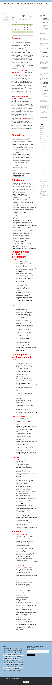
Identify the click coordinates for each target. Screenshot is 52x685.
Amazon (42, 130)
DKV (46, 142)
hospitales (42, 154)
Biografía (28, 0)
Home (24, 0)
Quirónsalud (43, 181)
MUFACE (42, 167)
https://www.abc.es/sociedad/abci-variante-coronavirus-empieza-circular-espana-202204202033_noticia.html (24, 405)
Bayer (46, 136)
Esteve (42, 146)
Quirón (42, 179)
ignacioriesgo (29, 19)
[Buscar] (47, 6)
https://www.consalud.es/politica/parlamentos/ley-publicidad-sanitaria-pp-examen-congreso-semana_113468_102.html (27, 428)
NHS (41, 169)
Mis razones (33, 0)
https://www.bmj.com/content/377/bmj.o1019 (26, 319)
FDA (46, 146)
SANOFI (42, 189)
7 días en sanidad (21, 19)
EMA (46, 144)
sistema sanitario (43, 191)
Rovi (46, 185)
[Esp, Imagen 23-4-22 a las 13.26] (5, 18)
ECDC (41, 144)
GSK (46, 148)
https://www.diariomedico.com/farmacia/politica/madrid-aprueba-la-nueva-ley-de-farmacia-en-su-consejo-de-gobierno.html (28, 443)
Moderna (42, 165)
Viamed (42, 193)
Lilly (41, 158)
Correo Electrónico (31, 649)
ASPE (46, 132)
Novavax (42, 173)
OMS (41, 177)
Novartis (42, 171)
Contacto (43, 0)
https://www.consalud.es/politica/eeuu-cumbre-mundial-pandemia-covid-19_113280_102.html (24, 280)
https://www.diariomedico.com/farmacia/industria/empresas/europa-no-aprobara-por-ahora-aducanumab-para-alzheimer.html (31, 349)
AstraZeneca (43, 134)
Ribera (42, 183)
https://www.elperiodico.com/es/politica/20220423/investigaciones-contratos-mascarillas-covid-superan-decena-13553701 (31, 510)
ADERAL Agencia (18, 678)
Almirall (42, 128)
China (42, 142)
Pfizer (46, 177)
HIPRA (42, 150)
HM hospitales (43, 152)
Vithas (42, 197)
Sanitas (42, 187)
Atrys (41, 136)
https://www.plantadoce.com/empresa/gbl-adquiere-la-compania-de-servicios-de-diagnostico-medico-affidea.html (25, 554)
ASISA (42, 132)
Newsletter (39, 0)
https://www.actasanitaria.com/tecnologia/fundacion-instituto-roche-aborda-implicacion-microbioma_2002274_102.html (27, 486)
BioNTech (42, 140)
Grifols (42, 148)
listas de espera (43, 160)
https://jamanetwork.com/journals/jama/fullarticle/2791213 (26, 225)
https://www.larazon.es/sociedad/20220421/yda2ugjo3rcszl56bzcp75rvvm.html (33, 412)
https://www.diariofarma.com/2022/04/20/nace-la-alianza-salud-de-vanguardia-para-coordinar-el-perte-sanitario (26, 519)
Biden (42, 138)
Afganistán (42, 126)
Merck (13, 660)
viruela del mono (43, 195)
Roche (42, 185)
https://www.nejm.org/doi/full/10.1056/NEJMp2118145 (25, 207)
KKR (45, 156)
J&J (41, 156)
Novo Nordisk (43, 175)
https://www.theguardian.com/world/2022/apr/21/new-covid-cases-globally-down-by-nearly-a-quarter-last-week (28, 269)
